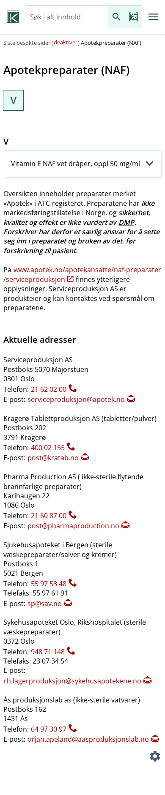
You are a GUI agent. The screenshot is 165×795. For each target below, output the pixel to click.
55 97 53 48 (48, 583)
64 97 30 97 (48, 729)
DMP (126, 222)
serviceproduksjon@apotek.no (76, 399)
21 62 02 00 (48, 389)
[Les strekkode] (133, 17)
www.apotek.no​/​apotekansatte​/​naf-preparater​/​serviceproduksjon (82, 274)
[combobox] (67, 17)
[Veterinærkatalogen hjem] (13, 16)
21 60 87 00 (48, 515)
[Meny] (154, 17)
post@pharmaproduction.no (73, 525)
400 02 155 (48, 447)
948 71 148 (48, 651)
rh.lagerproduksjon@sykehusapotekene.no (72, 681)
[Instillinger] (155, 758)
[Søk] (116, 17)
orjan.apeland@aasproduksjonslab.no (88, 739)
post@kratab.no (53, 457)
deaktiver (65, 42)
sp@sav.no (45, 603)
